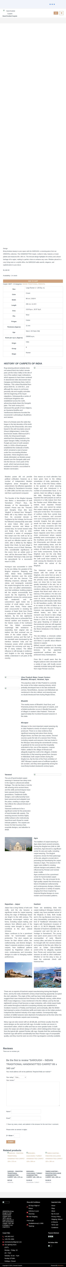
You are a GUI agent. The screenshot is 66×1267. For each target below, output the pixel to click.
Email (8, 1118)
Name (8, 1111)
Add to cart (33, 281)
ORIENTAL (41, 284)
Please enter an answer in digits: (16, 1129)
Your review (10, 1080)
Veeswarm (60, 1265)
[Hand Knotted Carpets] (10, 12)
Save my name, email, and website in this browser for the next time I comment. (33, 1124)
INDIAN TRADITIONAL (30, 284)
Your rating (10, 1077)
